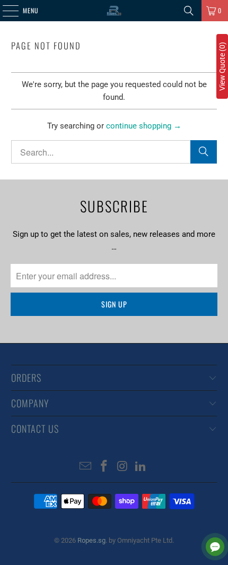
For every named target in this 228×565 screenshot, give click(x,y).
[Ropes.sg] (114, 10)
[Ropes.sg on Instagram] (123, 467)
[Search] (189, 10)
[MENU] (5, 10)
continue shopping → (143, 126)
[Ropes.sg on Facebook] (104, 467)
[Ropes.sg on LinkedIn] (141, 467)
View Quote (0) (222, 66)
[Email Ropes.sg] (86, 467)
